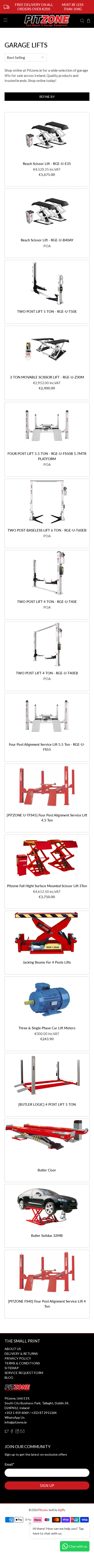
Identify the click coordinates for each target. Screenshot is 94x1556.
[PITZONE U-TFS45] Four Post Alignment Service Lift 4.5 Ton (47, 817)
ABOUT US (13, 1349)
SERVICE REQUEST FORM (24, 1373)
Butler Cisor (47, 1170)
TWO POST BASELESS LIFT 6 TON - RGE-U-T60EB (47, 530)
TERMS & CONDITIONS (22, 1363)
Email (9, 1464)
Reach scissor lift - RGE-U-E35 (47, 164)
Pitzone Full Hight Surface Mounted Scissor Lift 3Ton (47, 886)
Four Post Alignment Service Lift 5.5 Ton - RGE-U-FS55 (47, 747)
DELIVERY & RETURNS (21, 1353)
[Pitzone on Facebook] (12, 1432)
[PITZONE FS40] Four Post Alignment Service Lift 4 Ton (47, 1303)
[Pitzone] (47, 21)
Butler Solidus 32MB (47, 1235)
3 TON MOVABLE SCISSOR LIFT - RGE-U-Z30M (47, 377)
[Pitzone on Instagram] (17, 1432)
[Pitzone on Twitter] (7, 1432)
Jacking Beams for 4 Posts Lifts (47, 962)
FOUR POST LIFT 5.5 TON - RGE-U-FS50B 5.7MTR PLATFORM (47, 456)
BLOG (9, 1377)
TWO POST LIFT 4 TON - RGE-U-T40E (47, 601)
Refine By (47, 97)
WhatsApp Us (15, 1417)
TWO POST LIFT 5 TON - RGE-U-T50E (47, 311)
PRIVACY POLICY (18, 1358)
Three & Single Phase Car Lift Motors (47, 1028)
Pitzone (43, 1510)
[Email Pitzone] (22, 1432)
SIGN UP (47, 1485)
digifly (61, 1510)
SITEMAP (12, 1368)
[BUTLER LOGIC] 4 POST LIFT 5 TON (47, 1104)
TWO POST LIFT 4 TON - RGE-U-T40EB (47, 673)
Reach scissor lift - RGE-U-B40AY (47, 240)
